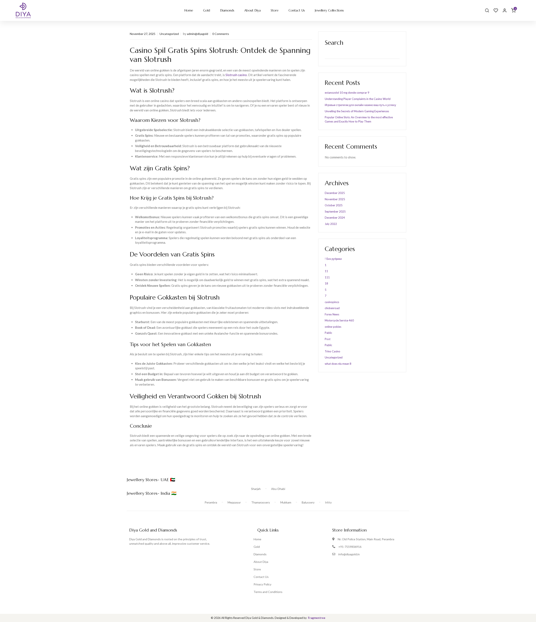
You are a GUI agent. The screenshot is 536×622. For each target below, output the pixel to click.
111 (327, 277)
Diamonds (227, 10)
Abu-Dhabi (278, 489)
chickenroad (332, 308)
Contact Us (297, 10)
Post (327, 339)
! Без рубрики (333, 258)
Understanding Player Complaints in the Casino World (357, 99)
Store (274, 10)
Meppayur (234, 502)
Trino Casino (332, 351)
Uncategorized (169, 34)
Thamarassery (260, 502)
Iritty (328, 502)
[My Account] (504, 10)
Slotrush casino (236, 75)
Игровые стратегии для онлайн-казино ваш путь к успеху (360, 105)
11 (326, 271)
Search (334, 42)
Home (188, 10)
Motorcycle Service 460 (339, 320)
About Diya (252, 10)
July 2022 (331, 224)
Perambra (211, 502)
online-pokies (333, 326)
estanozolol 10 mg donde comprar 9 (347, 92)
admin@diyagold (197, 34)
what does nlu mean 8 (338, 363)
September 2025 (335, 211)
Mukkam (285, 502)
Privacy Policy (262, 584)
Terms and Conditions (268, 592)
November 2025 (335, 199)
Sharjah (256, 489)
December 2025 (335, 193)
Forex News (332, 314)
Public (328, 345)
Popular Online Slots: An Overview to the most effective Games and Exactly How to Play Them (359, 119)
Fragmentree (316, 617)
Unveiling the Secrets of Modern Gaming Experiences (357, 111)
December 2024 (335, 217)
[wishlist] (495, 10)
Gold (206, 10)
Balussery (308, 502)
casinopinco (332, 302)
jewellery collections (329, 10)
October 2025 (334, 205)
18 (326, 283)
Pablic (328, 332)
